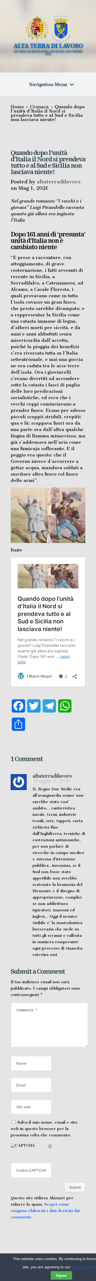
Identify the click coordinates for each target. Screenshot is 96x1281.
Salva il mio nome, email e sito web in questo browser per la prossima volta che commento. (44, 1128)
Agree (61, 1275)
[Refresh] (50, 1147)
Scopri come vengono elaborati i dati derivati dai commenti (45, 1210)
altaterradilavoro (59, 182)
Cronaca (39, 106)
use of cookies (83, 1267)
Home (17, 106)
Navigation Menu (48, 84)
